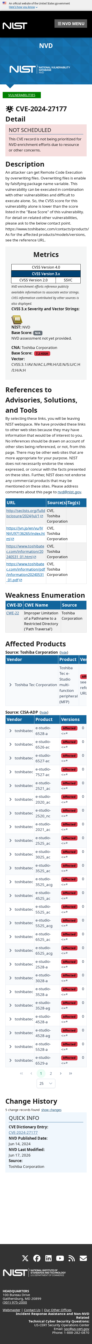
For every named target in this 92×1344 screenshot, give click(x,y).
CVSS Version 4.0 (46, 267)
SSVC (68, 280)
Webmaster (11, 1310)
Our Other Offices (57, 1310)
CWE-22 (12, 613)
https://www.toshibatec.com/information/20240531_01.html (25, 551)
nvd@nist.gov (69, 491)
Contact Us (32, 1310)
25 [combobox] (42, 1083)
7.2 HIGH (42, 353)
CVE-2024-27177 (23, 1132)
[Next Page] (60, 1073)
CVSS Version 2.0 (33, 280)
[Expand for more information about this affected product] (10, 685)
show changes (51, 1110)
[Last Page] (70, 1073)
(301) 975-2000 (15, 1302)
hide (64, 653)
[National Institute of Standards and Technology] (35, 1274)
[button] (70, 23)
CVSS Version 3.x (46, 273)
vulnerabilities (21, 95)
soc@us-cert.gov (76, 1328)
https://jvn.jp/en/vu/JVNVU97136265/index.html (25, 533)
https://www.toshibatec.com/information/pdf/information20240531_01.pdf (25, 571)
